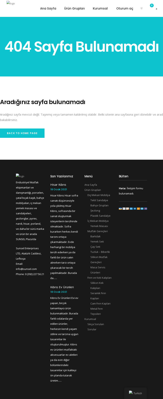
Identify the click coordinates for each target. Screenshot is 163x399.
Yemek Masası (99, 226)
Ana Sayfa (90, 184)
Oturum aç (124, 8)
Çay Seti (95, 246)
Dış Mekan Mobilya (98, 195)
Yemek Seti (97, 241)
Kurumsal (90, 319)
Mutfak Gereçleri (97, 231)
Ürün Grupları (92, 190)
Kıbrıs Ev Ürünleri (62, 287)
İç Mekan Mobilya (98, 221)
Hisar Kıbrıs (58, 184)
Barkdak (95, 236)
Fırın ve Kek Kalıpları (99, 277)
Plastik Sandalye (100, 215)
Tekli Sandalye (99, 200)
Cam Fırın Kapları (100, 303)
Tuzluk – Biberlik (100, 252)
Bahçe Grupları (99, 205)
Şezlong (95, 210)
